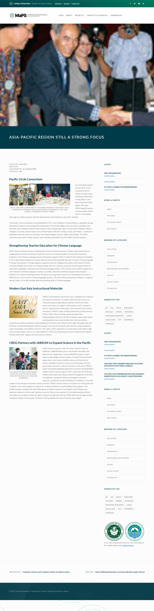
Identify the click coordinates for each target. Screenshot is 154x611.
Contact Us (75, 4)
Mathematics (112, 262)
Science (110, 275)
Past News (111, 216)
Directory (58, 4)
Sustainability (128, 319)
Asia (20, 171)
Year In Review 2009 (29, 169)
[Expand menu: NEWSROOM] (123, 15)
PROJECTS (79, 15)
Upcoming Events (114, 222)
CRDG (61, 15)
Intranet (66, 4)
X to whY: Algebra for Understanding (120, 187)
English (118, 307)
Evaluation (111, 249)
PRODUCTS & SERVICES (97, 15)
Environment (128, 307)
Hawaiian (110, 256)
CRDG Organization (112, 173)
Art (106, 307)
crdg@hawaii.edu (128, 545)
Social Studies (113, 282)
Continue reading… (109, 176)
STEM (119, 319)
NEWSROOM (116, 15)
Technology (112, 288)
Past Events (111, 229)
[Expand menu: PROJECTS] (84, 15)
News (109, 209)
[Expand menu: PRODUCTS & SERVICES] (108, 15)
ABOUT (69, 15)
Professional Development (118, 269)
